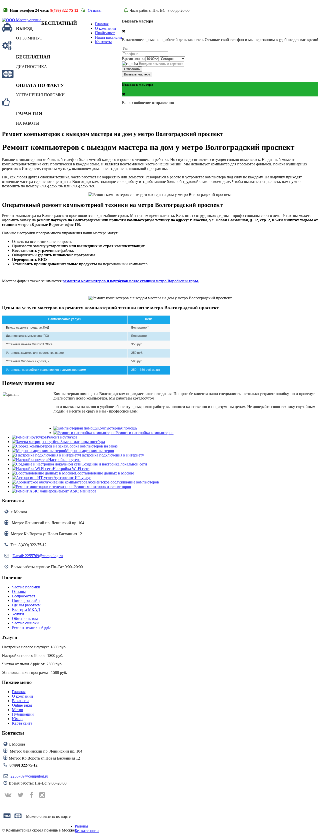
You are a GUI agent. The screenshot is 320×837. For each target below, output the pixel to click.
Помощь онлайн (26, 600)
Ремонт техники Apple (31, 627)
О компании (22, 696)
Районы (81, 826)
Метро (17, 710)
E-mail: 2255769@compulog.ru (37, 556)
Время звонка (133, 58)
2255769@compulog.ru (29, 776)
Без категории (87, 831)
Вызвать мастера (137, 74)
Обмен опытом (25, 618)
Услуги (18, 614)
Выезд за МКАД (26, 609)
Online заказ (22, 705)
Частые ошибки (25, 623)
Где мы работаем (26, 605)
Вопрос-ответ (23, 596)
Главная (19, 692)
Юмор (17, 719)
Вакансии (20, 701)
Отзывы (94, 10)
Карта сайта (22, 723)
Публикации (23, 714)
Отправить (132, 69)
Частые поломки (26, 587)
